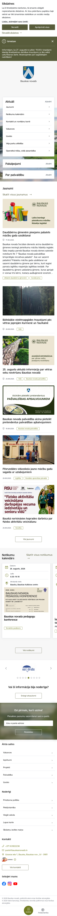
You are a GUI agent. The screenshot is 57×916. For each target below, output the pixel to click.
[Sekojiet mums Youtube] (15, 883)
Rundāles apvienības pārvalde (36, 478)
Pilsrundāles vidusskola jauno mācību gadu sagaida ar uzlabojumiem (27, 470)
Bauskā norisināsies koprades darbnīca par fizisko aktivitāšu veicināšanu (27, 520)
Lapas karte (8, 822)
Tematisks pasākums (13, 628)
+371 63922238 (12, 846)
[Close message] (52, 41)
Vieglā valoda (9, 815)
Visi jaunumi (28, 539)
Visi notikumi (28, 650)
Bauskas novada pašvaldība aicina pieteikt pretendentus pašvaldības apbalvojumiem (27, 421)
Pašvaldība (8, 775)
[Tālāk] (51, 668)
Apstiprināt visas (42, 27)
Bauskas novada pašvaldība (36, 379)
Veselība (18, 528)
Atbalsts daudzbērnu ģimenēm (15, 278)
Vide (20, 329)
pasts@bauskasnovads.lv (16, 850)
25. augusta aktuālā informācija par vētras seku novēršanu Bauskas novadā (27, 371)
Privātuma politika (11, 800)
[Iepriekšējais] (6, 668)
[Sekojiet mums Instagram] (10, 884)
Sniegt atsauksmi (28, 695)
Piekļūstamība (9, 807)
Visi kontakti (15, 867)
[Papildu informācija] (15, 860)
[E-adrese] (7, 859)
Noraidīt (14, 27)
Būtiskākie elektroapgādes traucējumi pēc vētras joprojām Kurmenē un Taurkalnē (27, 321)
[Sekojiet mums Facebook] (4, 884)
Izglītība (18, 478)
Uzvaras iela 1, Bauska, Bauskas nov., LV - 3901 (26, 854)
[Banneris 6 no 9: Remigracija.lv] (28, 668)
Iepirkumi (7, 760)
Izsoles (6, 782)
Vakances (7, 752)
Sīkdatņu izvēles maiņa (13, 830)
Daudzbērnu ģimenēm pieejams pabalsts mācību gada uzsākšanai (26, 234)
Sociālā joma (35, 278)
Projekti (6, 767)
